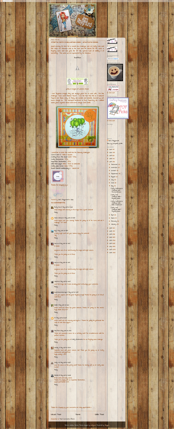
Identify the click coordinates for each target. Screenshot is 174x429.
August (113, 177)
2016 (110, 228)
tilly (55, 231)
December (114, 164)
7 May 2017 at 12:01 (63, 305)
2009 (110, 249)
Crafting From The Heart (59, 157)
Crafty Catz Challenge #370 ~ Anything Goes (116, 197)
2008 (110, 253)
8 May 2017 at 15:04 (65, 348)
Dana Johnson (58, 218)
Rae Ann (56, 331)
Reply (56, 212)
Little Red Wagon (56, 164)
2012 (110, 240)
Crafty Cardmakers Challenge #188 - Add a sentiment (117, 203)
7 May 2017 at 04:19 (72, 292)
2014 (110, 234)
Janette (56, 281)
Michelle (56, 375)
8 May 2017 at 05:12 (65, 331)
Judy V (56, 362)
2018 (110, 159)
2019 (110, 156)
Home (78, 414)
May (112, 186)
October (114, 171)
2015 (111, 231)
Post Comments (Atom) (67, 419)
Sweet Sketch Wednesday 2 (60, 168)
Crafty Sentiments (57, 159)
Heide (56, 305)
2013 (110, 237)
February (114, 221)
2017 (110, 162)
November (114, 167)
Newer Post (56, 414)
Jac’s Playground (113, 141)
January (114, 224)
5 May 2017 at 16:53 (69, 218)
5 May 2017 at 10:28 (67, 207)
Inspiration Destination (58, 161)
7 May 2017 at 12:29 (61, 318)
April (112, 215)
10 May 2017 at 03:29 (64, 362)
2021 (110, 149)
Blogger (107, 425)
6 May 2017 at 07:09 (64, 243)
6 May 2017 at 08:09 (64, 281)
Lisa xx (56, 243)
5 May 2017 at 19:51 (62, 231)
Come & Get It (56, 155)
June (113, 183)
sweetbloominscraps (60, 292)
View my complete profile (114, 143)
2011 (110, 243)
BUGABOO (77, 58)
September (115, 174)
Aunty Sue (57, 207)
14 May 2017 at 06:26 (65, 375)
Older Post (99, 414)
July (112, 180)
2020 (110, 152)
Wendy (56, 348)
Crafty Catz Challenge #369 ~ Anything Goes (116, 209)
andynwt (93, 425)
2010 (110, 246)
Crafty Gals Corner (57, 166)
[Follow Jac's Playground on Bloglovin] (113, 59)
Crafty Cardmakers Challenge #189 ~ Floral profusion (117, 190)
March (113, 218)
